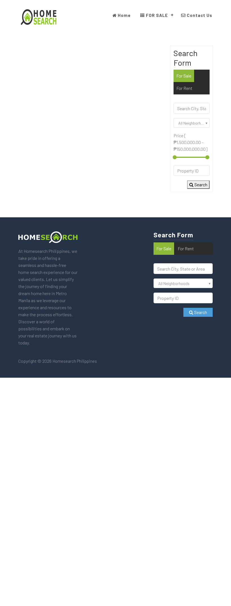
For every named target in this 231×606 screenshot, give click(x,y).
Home (124, 15)
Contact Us (199, 15)
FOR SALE (156, 15)
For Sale (183, 75)
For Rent (184, 88)
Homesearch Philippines (74, 361)
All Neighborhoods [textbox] (193, 123)
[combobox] (192, 123)
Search (200, 184)
